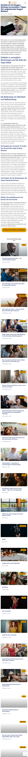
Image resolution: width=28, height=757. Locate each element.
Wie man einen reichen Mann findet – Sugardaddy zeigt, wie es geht (12, 735)
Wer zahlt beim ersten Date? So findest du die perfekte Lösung (13, 284)
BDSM (4, 539)
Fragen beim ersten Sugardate (11, 563)
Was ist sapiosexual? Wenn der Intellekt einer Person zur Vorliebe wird (13, 360)
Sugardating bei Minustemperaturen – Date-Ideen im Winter (13, 659)
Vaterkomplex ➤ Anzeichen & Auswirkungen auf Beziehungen (11, 463)
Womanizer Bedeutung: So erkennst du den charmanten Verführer (13, 438)
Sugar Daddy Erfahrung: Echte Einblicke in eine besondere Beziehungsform (13, 335)
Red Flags (5, 587)
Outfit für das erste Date (9, 635)
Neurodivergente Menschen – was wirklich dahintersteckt (12, 259)
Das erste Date (6, 611)
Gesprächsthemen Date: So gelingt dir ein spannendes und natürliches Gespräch (13, 412)
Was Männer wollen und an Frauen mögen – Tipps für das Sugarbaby (12, 489)
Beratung (10, 14)
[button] (25, 2)
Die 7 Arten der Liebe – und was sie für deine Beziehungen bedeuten (13, 309)
